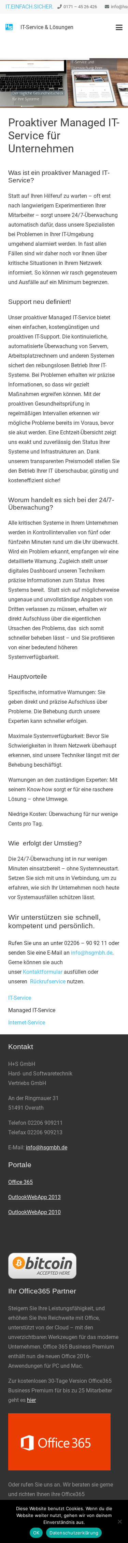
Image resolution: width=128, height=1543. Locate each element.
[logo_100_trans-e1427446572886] (9, 27)
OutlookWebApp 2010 (34, 1212)
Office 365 (20, 1182)
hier (31, 1400)
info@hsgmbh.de (91, 952)
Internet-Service (26, 1022)
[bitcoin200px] (64, 1266)
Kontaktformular (42, 972)
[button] (119, 27)
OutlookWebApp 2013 (34, 1197)
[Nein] (119, 1521)
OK (36, 1532)
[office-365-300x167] (64, 1441)
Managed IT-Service (31, 1010)
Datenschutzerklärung (73, 1532)
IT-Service (19, 998)
